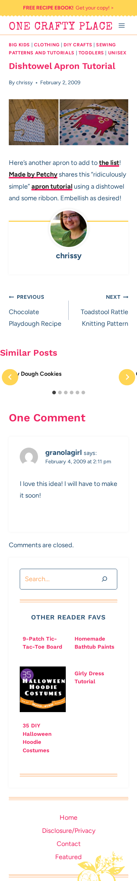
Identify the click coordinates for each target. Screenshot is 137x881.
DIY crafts (78, 44)
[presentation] (43, 689)
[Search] (104, 579)
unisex (117, 52)
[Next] (127, 377)
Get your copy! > (68, 8)
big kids (19, 44)
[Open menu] (121, 25)
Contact (69, 844)
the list (109, 163)
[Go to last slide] (10, 377)
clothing (47, 44)
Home (68, 818)
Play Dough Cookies (34, 373)
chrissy (24, 82)
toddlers (91, 52)
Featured (68, 857)
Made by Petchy (33, 174)
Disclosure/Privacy (68, 831)
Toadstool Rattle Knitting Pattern (104, 311)
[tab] (54, 392)
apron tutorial (51, 186)
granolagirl (63, 452)
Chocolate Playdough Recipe (35, 311)
